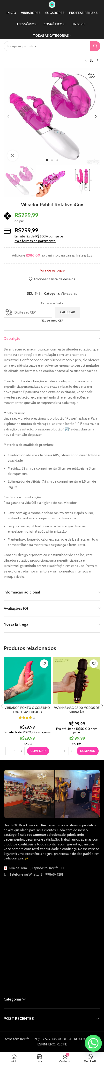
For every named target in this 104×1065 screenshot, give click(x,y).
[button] (8, 116)
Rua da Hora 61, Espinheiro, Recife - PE (37, 868)
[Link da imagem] (52, 794)
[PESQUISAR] (95, 46)
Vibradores (69, 293)
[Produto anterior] (86, 60)
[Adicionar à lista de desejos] (44, 663)
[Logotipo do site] (52, 4)
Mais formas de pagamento (35, 241)
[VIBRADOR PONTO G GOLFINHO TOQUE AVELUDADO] (27, 680)
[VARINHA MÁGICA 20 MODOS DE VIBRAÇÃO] (76, 680)
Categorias (13, 999)
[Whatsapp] (93, 1043)
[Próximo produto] (97, 60)
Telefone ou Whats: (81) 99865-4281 (36, 874)
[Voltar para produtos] (92, 60)
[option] (47, 160)
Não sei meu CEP (52, 320)
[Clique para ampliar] (12, 155)
